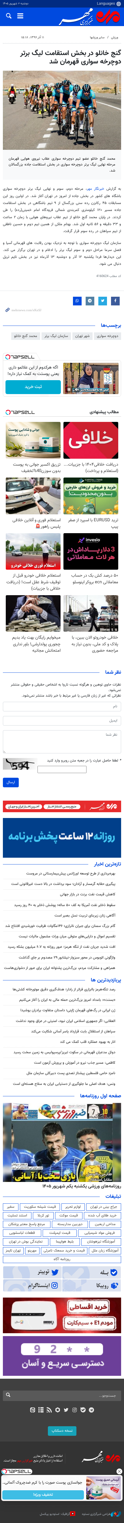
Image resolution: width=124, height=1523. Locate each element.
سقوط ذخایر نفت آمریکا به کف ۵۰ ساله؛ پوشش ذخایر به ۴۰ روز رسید (64, 905)
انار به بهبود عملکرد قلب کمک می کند (87, 1042)
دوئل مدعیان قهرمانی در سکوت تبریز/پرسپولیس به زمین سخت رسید (64, 1052)
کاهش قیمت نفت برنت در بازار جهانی (87, 894)
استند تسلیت (17, 1215)
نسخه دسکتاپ (62, 1431)
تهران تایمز (13, 1251)
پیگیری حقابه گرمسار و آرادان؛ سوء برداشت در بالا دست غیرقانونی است (63, 884)
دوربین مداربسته (69, 1224)
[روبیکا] (57, 1411)
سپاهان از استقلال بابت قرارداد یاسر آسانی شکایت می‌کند (73, 1031)
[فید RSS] (49, 1411)
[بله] (83, 1411)
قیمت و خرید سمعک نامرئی (64, 1251)
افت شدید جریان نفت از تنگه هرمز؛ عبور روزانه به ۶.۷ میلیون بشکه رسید (61, 947)
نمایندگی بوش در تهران (26, 1242)
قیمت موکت (68, 1215)
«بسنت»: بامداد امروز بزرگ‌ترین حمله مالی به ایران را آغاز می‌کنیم (67, 1000)
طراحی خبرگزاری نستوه (96, 1514)
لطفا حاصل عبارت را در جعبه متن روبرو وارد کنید (84, 761)
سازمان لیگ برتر (56, 336)
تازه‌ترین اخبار (107, 864)
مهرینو (32, 1251)
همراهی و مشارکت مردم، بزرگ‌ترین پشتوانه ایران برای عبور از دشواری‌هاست (59, 968)
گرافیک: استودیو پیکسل (55, 1514)
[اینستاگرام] (74, 1411)
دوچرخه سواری (107, 336)
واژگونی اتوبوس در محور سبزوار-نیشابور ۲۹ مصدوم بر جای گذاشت (67, 958)
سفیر (10, 1207)
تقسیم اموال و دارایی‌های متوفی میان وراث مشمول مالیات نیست (67, 936)
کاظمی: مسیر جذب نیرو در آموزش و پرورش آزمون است (74, 1063)
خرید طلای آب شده (102, 1215)
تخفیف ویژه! (43, 1495)
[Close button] (120, 1471)
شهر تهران (82, 336)
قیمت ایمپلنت (59, 1233)
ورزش (114, 37)
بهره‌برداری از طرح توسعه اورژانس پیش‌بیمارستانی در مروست (70, 874)
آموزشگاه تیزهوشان (101, 1242)
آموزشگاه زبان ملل (105, 1251)
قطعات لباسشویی (22, 1233)
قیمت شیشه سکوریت (40, 1207)
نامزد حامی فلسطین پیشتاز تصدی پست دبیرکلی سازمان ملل (71, 1073)
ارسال (11, 782)
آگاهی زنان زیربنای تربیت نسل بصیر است (85, 916)
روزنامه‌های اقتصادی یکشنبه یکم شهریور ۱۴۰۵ (80, 1186)
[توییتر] (66, 1411)
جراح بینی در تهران (103, 1207)
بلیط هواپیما (65, 1242)
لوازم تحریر (73, 1207)
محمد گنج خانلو (25, 336)
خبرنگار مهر (95, 189)
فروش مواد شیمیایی (99, 1233)
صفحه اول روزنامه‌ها (100, 1096)
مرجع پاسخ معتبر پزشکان (26, 1224)
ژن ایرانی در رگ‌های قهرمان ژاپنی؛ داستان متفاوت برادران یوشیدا (67, 1010)
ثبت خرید (33, 387)
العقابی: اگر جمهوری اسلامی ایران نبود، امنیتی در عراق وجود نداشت (65, 1021)
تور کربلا (43, 1215)
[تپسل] (8, 357)
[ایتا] (32, 1411)
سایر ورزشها (97, 37)
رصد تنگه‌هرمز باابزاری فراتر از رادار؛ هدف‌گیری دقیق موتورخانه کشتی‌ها (64, 989)
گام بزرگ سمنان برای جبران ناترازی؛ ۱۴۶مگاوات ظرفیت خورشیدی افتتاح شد (60, 926)
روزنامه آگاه (62, 1259)
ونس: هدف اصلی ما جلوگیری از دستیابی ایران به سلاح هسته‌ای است (64, 1084)
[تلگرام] (91, 1411)
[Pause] (68, 389)
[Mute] (77, 389)
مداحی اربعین (105, 1224)
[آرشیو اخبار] (40, 1411)
